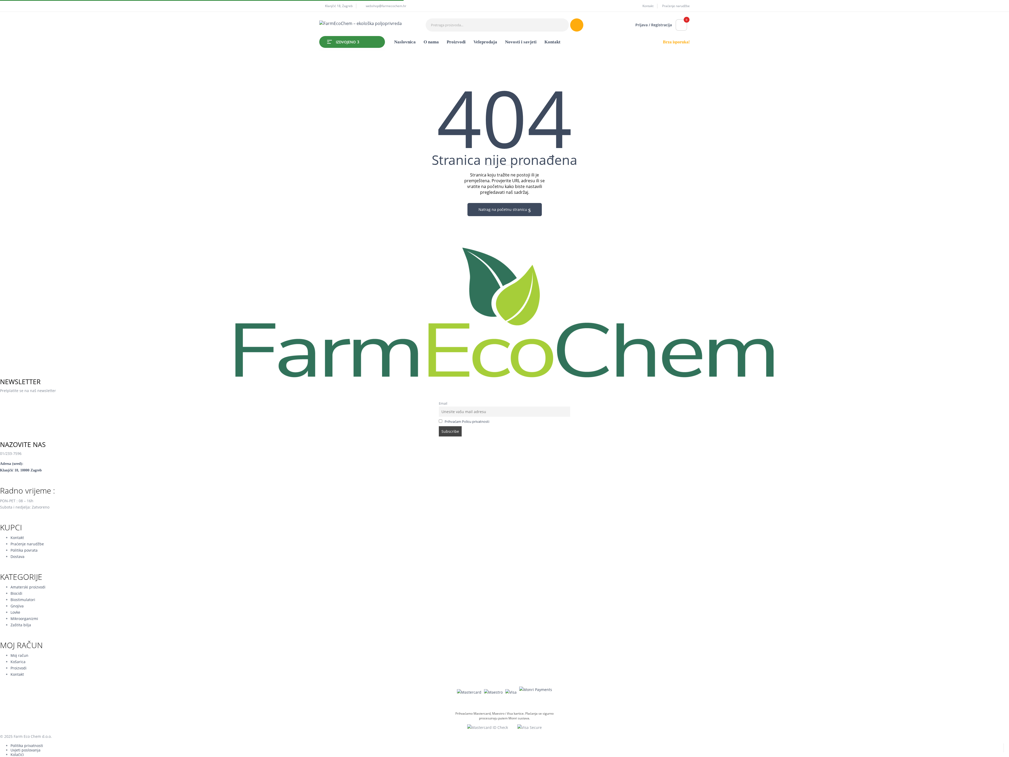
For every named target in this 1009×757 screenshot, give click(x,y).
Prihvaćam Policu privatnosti (467, 421)
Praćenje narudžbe (676, 6)
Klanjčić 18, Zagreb (339, 6)
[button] (681, 25)
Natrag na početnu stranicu (503, 209)
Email (443, 403)
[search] (576, 25)
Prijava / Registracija (653, 24)
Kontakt (647, 6)
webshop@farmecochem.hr (386, 6)
